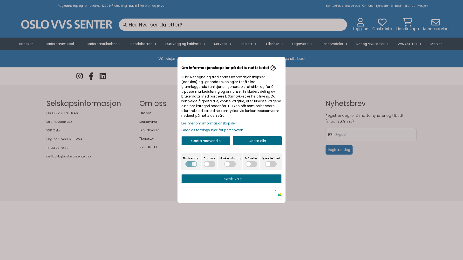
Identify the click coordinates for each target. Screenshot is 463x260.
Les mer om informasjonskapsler (208, 123)
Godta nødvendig (206, 140)
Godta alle (257, 140)
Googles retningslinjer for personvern (212, 130)
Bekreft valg (232, 178)
